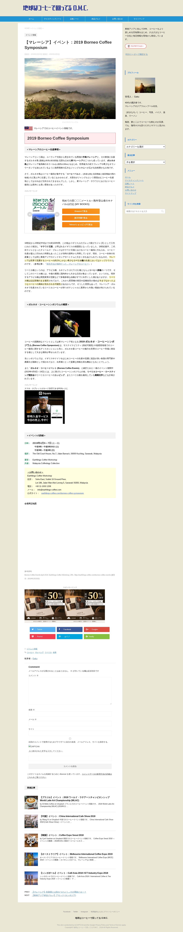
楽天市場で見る (80, 218)
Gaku (35, 658)
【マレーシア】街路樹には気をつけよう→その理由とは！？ (59, 892)
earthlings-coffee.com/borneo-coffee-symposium (62, 493)
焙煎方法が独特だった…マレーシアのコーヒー (68, 264)
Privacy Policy (101, 925)
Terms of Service (115, 925)
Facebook (66, 912)
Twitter (75, 912)
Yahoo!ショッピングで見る (81, 224)
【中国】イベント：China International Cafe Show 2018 (67, 816)
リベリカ (48, 652)
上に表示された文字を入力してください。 (46, 751)
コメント (33, 675)
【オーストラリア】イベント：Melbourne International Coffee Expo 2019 (76, 854)
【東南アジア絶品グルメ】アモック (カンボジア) (54, 895)
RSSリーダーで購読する (137, 54)
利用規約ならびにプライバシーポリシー (105, 912)
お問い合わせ (117, 19)
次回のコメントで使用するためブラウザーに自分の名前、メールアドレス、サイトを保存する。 (69, 742)
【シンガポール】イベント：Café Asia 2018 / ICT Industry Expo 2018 (74, 873)
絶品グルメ (96, 19)
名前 (32, 710)
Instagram (84, 912)
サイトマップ (139, 19)
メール (33, 719)
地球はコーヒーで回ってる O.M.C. (91, 918)
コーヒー (30, 652)
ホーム (31, 19)
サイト (31, 729)
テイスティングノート (52, 19)
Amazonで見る (80, 211)
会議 (54, 652)
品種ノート (74, 19)
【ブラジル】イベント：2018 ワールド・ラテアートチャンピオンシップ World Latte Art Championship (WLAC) (75, 799)
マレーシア (39, 652)
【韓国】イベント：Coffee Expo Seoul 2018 (62, 835)
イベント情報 (32, 649)
